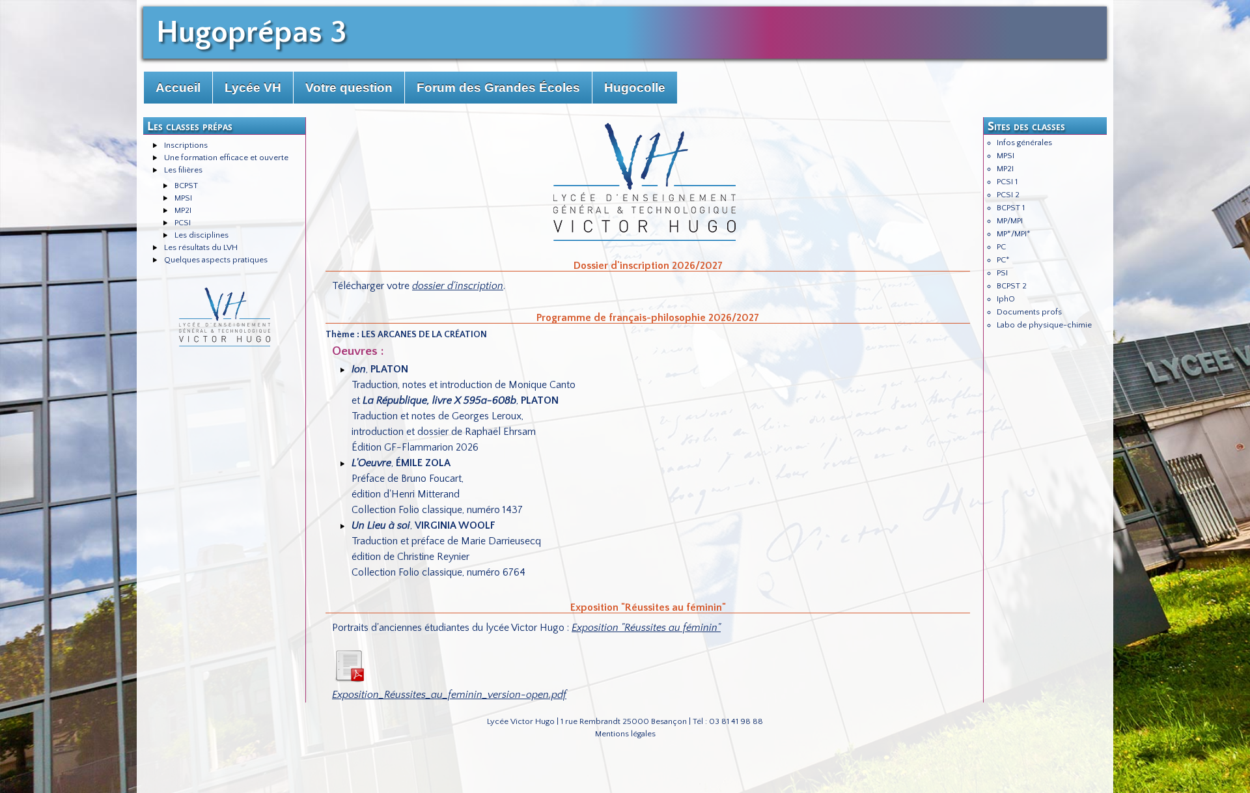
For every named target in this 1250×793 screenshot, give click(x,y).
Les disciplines (201, 235)
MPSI (183, 197)
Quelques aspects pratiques (216, 259)
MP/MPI (1010, 220)
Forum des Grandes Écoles (498, 87)
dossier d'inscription (457, 286)
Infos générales (1024, 142)
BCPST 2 (1012, 285)
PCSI (182, 222)
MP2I (182, 210)
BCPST (186, 185)
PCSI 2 (1008, 194)
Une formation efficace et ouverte (226, 157)
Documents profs (1029, 311)
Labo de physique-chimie (1044, 324)
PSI (1002, 272)
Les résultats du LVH (201, 247)
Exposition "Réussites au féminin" (646, 627)
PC (1001, 246)
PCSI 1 (1007, 181)
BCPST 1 (1011, 207)
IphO (1006, 298)
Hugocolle (634, 87)
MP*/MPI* (1014, 233)
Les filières (183, 169)
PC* (1003, 259)
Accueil (178, 87)
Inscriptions (186, 145)
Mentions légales (625, 733)
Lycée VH (253, 87)
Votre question (349, 87)
